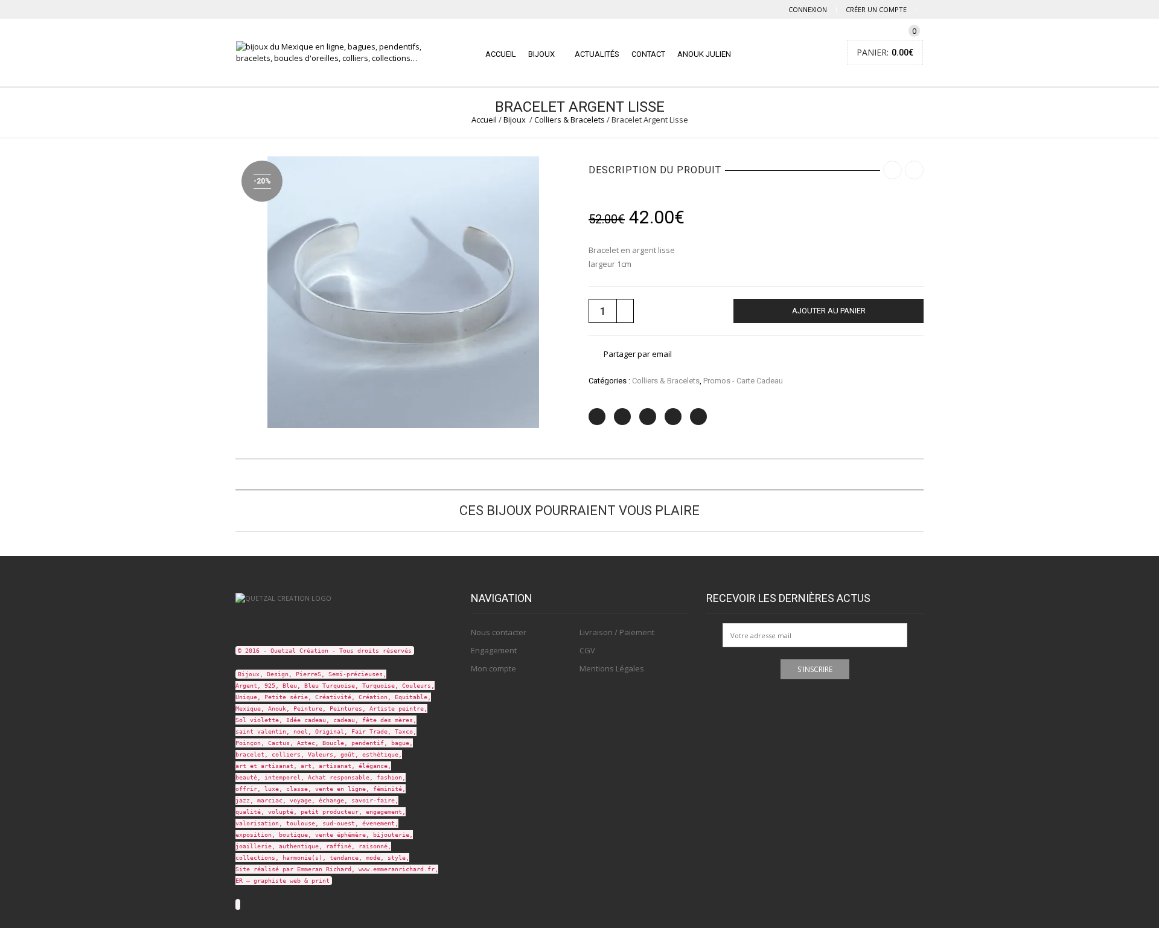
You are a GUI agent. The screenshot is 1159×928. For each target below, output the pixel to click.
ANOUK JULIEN (704, 54)
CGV (587, 650)
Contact (648, 54)
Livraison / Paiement (617, 632)
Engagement (494, 650)
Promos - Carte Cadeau (743, 380)
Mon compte (493, 668)
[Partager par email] (698, 416)
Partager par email (638, 353)
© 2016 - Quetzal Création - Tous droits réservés (325, 650)
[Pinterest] (647, 416)
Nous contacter (498, 632)
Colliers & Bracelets (569, 119)
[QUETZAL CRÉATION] (283, 597)
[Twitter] (597, 416)
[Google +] (673, 416)
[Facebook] (622, 416)
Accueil (500, 54)
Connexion (807, 9)
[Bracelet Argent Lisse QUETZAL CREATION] (403, 291)
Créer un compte (876, 9)
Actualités (597, 54)
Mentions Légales (612, 668)
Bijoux (541, 54)
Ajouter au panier (829, 310)
